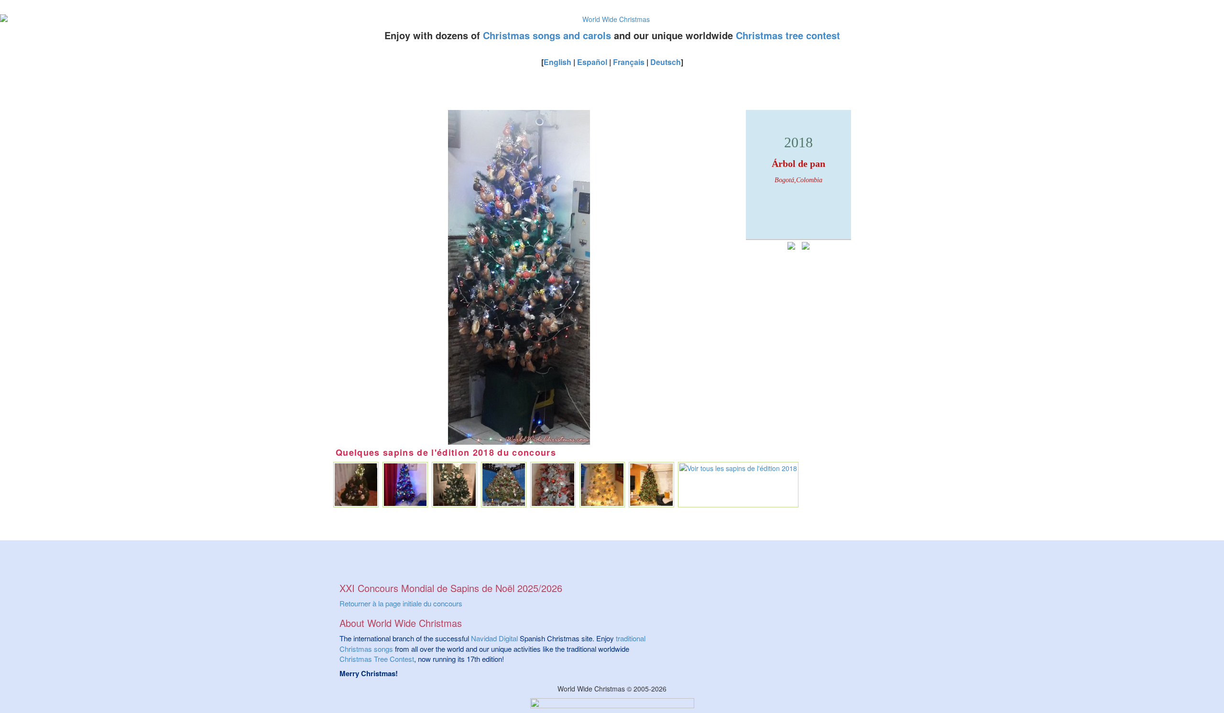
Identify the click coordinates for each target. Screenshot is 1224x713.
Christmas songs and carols (547, 35)
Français (629, 61)
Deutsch (665, 61)
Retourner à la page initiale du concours (400, 603)
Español (592, 61)
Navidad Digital (494, 638)
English (557, 61)
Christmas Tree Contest (376, 659)
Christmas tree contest (788, 35)
